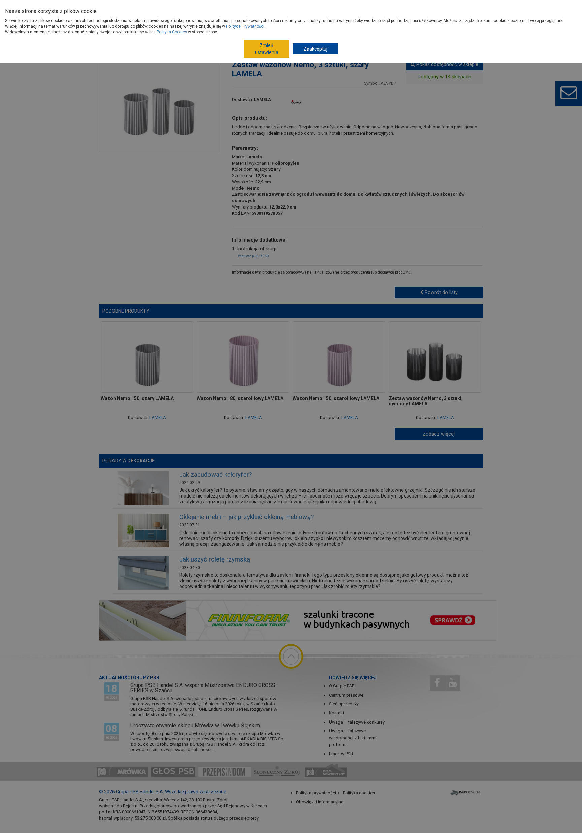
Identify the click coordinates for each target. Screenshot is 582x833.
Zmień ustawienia (266, 49)
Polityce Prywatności (245, 26)
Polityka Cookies (172, 32)
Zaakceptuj (315, 49)
